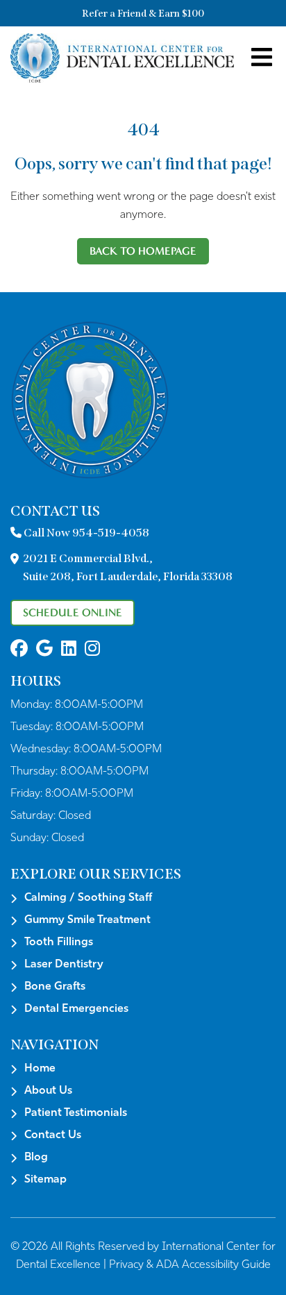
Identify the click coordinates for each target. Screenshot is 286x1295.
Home (40, 1068)
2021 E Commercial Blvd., (128, 567)
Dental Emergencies (76, 1009)
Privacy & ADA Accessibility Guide (190, 1265)
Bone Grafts (54, 986)
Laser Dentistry (63, 964)
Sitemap (45, 1179)
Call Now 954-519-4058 (85, 532)
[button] (19, 650)
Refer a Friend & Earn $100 (143, 13)
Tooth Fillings (58, 942)
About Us (48, 1091)
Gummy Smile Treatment (87, 920)
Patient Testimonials (75, 1113)
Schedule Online (72, 612)
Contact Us (52, 1135)
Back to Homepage (143, 250)
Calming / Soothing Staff (88, 898)
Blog (36, 1157)
